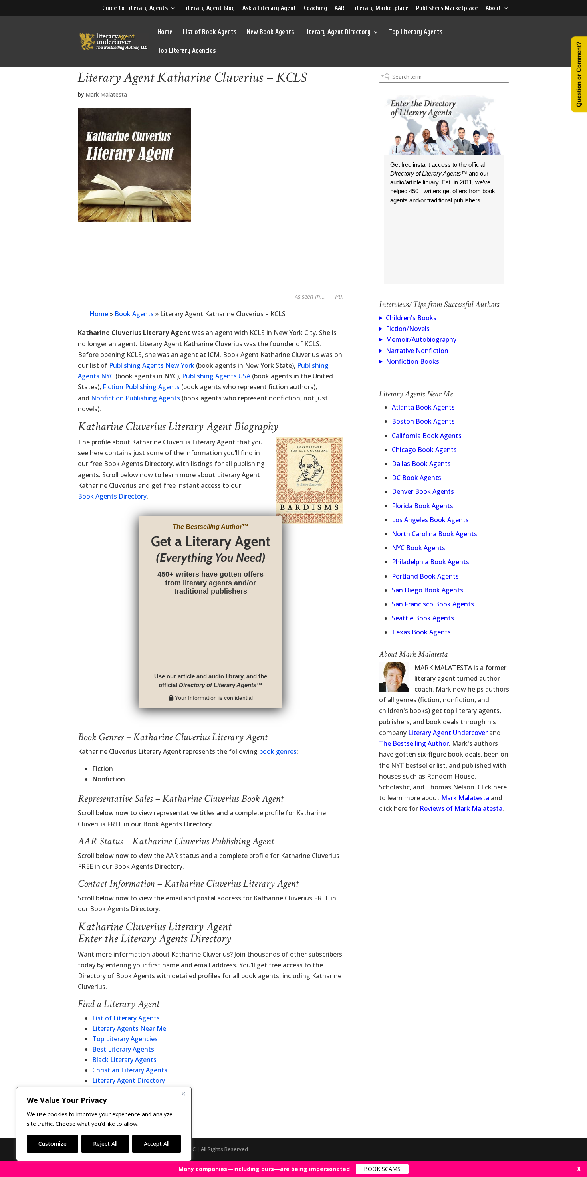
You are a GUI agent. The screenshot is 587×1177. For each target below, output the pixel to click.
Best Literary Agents (123, 1049)
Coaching (315, 8)
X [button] (579, 1169)
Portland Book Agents (425, 576)
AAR (340, 8)
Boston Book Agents (423, 421)
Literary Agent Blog (209, 8)
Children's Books (411, 317)
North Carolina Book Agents (434, 533)
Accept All (156, 1143)
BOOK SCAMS (382, 1169)
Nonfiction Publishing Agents (135, 398)
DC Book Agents (416, 477)
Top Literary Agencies (186, 51)
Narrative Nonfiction (417, 350)
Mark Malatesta (106, 94)
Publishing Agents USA (216, 376)
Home (165, 32)
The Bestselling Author (414, 743)
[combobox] (444, 77)
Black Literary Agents (124, 1059)
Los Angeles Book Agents (430, 519)
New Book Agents (270, 32)
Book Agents (134, 313)
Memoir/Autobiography (421, 339)
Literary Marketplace (380, 8)
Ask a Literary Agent (269, 8)
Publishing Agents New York (151, 365)
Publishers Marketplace (447, 8)
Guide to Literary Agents (135, 8)
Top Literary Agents (415, 32)
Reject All (105, 1143)
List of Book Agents (209, 32)
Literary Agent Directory (337, 32)
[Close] (183, 1093)
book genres (278, 751)
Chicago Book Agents (424, 449)
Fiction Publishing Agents (141, 386)
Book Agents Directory (112, 496)
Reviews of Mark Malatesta (461, 808)
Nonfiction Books (412, 361)
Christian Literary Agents (129, 1070)
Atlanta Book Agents (423, 407)
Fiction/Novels (408, 328)
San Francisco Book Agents (433, 604)
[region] (104, 1124)
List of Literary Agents (126, 1018)
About (493, 8)
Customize (52, 1143)
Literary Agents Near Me (129, 1028)
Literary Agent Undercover (448, 732)
